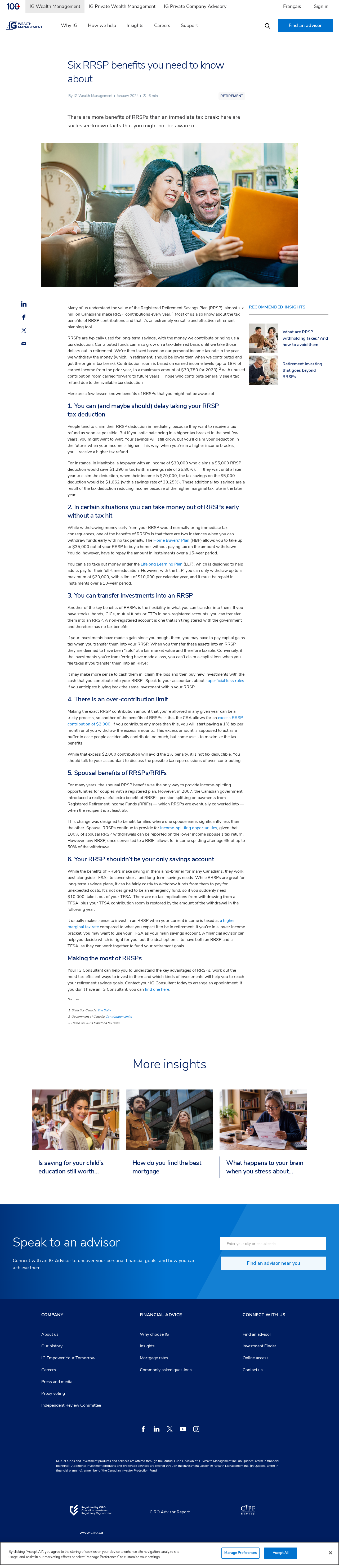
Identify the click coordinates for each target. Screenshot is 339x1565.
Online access (256, 1358)
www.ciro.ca (91, 1532)
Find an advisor (257, 1334)
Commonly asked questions (166, 1370)
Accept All (280, 1552)
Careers (162, 25)
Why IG (69, 25)
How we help (102, 25)
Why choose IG (154, 1334)
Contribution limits (118, 1017)
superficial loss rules (225, 681)
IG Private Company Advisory (195, 6)
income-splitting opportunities (188, 828)
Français (292, 6)
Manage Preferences (240, 1552)
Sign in (321, 6)
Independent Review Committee (71, 1405)
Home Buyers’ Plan (171, 540)
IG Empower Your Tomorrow (68, 1358)
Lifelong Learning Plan (161, 564)
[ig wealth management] (28, 25)
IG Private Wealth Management (122, 6)
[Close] (330, 1553)
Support (189, 25)
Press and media (56, 1382)
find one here (157, 989)
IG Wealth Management (55, 6)
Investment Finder (259, 1346)
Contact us (253, 1370)
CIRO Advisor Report (170, 1512)
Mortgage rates (154, 1358)
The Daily (104, 1010)
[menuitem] (15, 6)
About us (50, 1334)
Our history (52, 1346)
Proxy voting (53, 1393)
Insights (135, 25)
